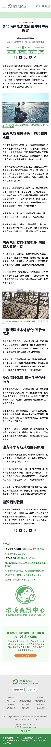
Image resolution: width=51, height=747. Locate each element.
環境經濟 (11, 52)
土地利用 (17, 47)
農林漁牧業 (39, 47)
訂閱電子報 (18, 689)
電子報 (38, 6)
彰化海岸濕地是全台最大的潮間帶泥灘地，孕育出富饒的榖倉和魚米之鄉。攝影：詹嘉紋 (25, 126)
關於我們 (40, 697)
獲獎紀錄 (25, 707)
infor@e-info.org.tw (29, 727)
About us (11, 701)
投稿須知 (40, 704)
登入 (47, 6)
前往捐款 (25, 655)
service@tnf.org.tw (29, 724)
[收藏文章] (15, 57)
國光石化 (32, 52)
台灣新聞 (30, 38)
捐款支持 (31, 689)
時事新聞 (21, 38)
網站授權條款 (40, 701)
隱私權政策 (11, 707)
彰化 (9, 47)
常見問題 (10, 704)
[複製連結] (35, 57)
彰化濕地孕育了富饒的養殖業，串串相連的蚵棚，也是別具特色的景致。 (25, 322)
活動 (25, 697)
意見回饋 (40, 707)
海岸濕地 (22, 52)
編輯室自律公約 (25, 701)
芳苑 (41, 52)
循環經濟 (28, 47)
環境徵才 (10, 697)
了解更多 (6, 743)
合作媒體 (25, 704)
